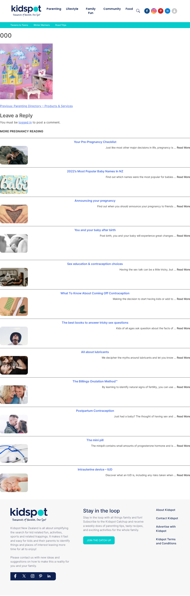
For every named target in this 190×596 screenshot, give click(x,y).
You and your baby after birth (95, 230)
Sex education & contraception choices (95, 264)
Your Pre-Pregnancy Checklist (95, 142)
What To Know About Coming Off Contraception (95, 293)
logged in (25, 122)
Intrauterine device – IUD (95, 469)
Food (129, 9)
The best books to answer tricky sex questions (95, 322)
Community (112, 9)
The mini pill (95, 440)
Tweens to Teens (19, 25)
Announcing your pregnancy (95, 200)
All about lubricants (95, 352)
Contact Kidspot (167, 518)
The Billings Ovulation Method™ (95, 381)
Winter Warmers (42, 25)
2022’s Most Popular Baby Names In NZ (95, 171)
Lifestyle (72, 9)
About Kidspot (165, 510)
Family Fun (91, 11)
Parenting (54, 9)
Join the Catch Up (99, 540)
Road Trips (60, 25)
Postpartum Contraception (95, 411)
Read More (183, 147)
